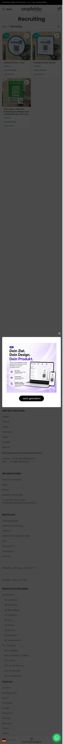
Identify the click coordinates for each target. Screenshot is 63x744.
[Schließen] (59, 333)
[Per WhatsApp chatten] (57, 738)
